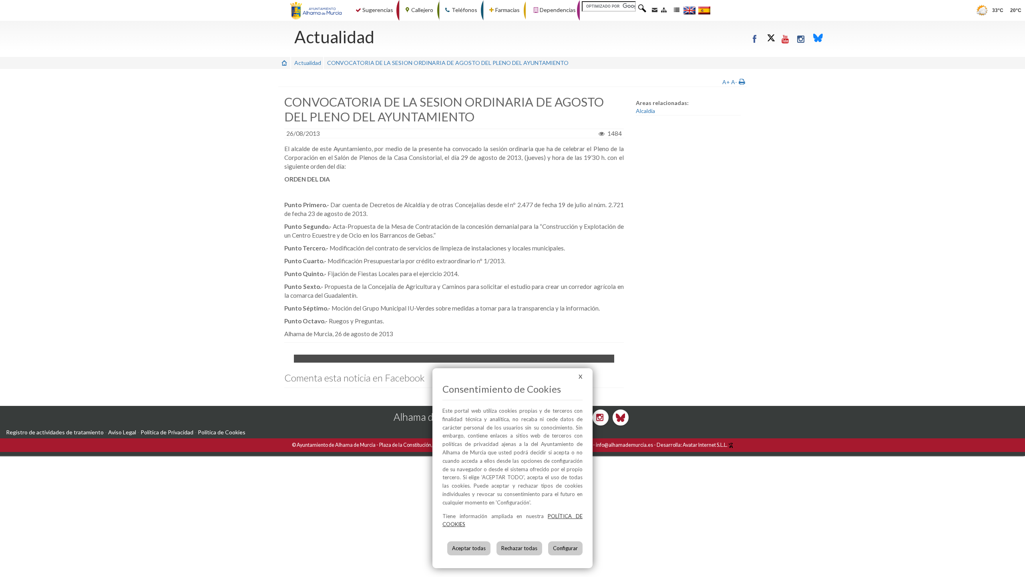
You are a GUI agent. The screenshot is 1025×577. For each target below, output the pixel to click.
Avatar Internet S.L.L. (705, 445)
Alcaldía (645, 110)
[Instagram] (801, 39)
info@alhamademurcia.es (624, 445)
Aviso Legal (122, 432)
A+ (726, 82)
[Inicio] (284, 62)
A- (734, 82)
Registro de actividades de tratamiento (55, 432)
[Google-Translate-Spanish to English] (689, 10)
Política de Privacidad (167, 432)
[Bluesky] (818, 39)
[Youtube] (785, 39)
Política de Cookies (221, 432)
